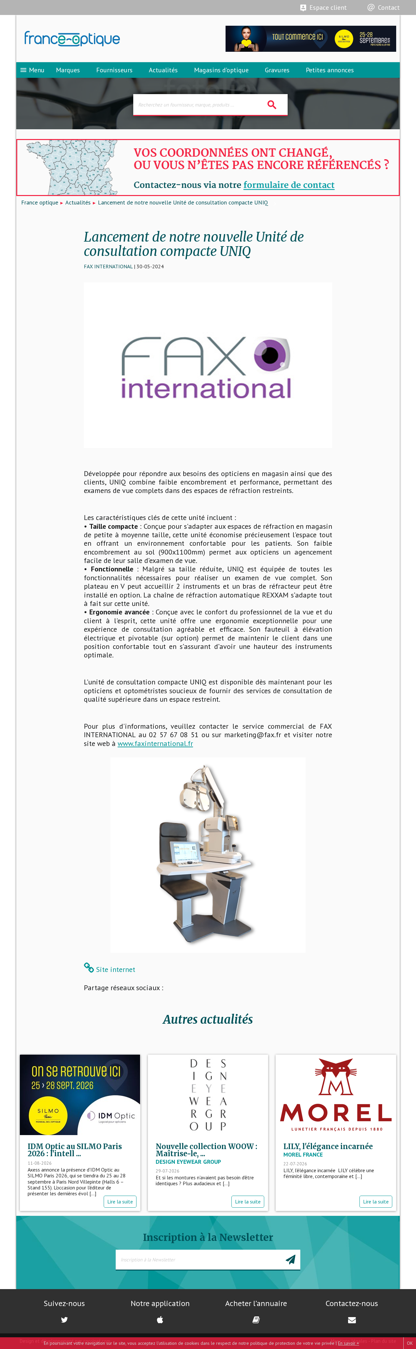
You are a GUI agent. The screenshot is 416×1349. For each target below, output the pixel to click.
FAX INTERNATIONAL (108, 266)
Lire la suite (120, 1201)
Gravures (277, 70)
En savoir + (348, 1343)
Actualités (163, 70)
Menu (32, 70)
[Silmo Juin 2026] (311, 50)
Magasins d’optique (221, 70)
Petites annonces (330, 70)
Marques (68, 70)
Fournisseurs (114, 70)
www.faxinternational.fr (155, 743)
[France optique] (112, 39)
